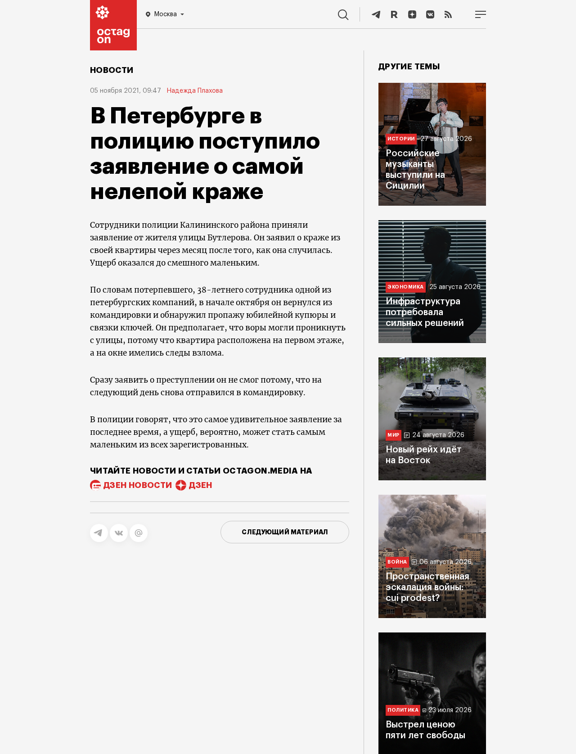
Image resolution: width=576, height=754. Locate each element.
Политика (402, 710)
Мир (393, 435)
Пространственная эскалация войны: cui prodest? (427, 587)
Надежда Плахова (194, 91)
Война (397, 562)
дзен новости (138, 485)
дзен (200, 485)
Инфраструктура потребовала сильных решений (425, 312)
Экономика (405, 286)
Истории (401, 138)
